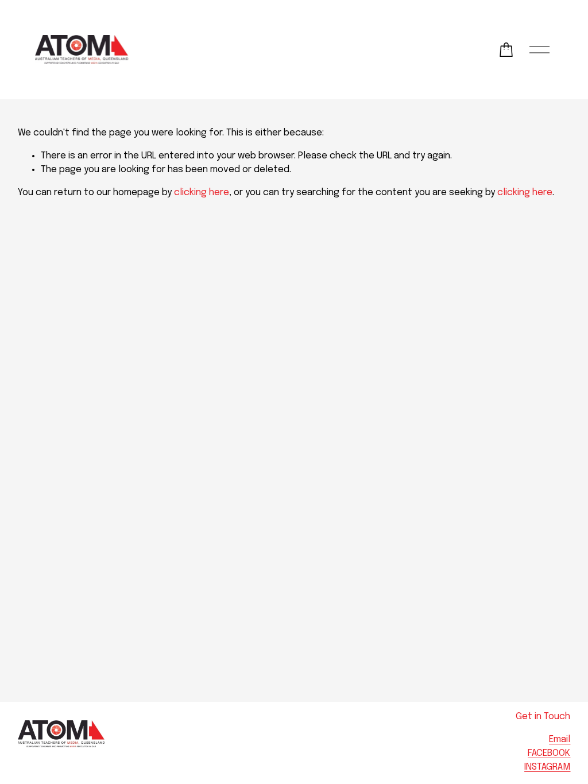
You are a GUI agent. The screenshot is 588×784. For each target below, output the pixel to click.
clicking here (201, 192)
